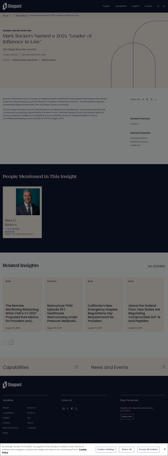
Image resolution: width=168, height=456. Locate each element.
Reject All (126, 449)
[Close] (164, 449)
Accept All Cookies (148, 449)
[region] (84, 449)
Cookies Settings (106, 449)
